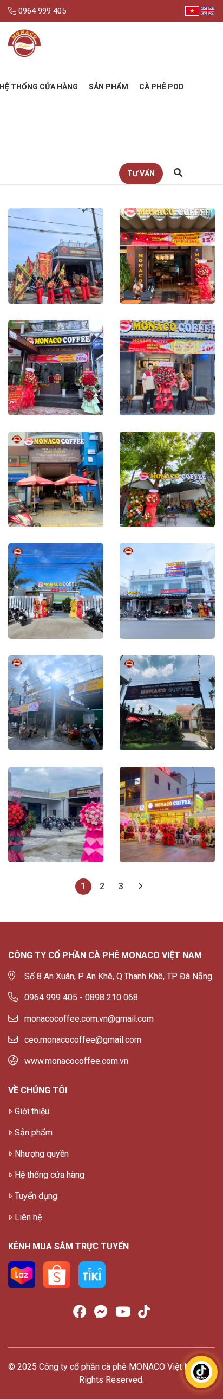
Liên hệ (28, 1217)
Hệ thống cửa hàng (49, 1175)
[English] (208, 11)
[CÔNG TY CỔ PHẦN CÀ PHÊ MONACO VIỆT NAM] (24, 43)
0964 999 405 (41, 11)
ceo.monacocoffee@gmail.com (82, 1040)
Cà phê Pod (161, 86)
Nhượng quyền (42, 1153)
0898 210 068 (111, 997)
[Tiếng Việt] (192, 11)
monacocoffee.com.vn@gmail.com (89, 1018)
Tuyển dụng (36, 1196)
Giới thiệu (32, 1111)
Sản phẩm (108, 86)
